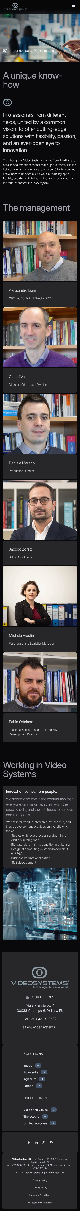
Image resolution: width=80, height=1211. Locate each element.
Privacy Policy (39, 1180)
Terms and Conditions (40, 1195)
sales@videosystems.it (40, 1027)
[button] (73, 6)
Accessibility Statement (40, 1202)
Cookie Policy (40, 1187)
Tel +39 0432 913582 (40, 1019)
